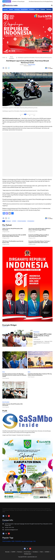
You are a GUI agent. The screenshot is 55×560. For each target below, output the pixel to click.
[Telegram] (9, 68)
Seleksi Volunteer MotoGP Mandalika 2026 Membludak (12, 229)
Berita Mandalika (31, 64)
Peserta (4, 126)
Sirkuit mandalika (22, 221)
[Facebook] (3, 68)
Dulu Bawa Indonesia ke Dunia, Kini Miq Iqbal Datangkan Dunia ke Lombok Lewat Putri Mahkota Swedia (14, 375)
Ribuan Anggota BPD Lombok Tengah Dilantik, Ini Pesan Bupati (43, 335)
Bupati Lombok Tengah (27, 541)
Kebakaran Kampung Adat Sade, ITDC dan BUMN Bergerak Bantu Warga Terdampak (14, 235)
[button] (52, 5)
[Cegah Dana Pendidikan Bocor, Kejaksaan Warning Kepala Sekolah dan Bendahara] (40, 359)
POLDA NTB (18, 541)
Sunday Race (31, 221)
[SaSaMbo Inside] (10, 5)
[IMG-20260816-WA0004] (27, 53)
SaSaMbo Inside (23, 64)
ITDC (34, 541)
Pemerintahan (36, 331)
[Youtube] (9, 516)
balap (8, 126)
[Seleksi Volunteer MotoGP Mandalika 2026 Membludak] (14, 390)
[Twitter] (6, 68)
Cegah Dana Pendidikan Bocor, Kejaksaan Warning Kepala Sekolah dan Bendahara (40, 374)
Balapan (9, 221)
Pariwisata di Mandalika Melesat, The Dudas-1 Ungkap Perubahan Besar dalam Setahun (39, 242)
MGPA (14, 221)
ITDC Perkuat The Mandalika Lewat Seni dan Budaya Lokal (12, 242)
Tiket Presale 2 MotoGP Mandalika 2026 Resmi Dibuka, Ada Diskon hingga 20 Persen (39, 229)
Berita (3, 371)
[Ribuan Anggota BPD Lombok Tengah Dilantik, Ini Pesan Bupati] (17, 338)
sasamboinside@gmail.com (11, 529)
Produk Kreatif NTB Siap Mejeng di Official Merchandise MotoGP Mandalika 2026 (39, 235)
